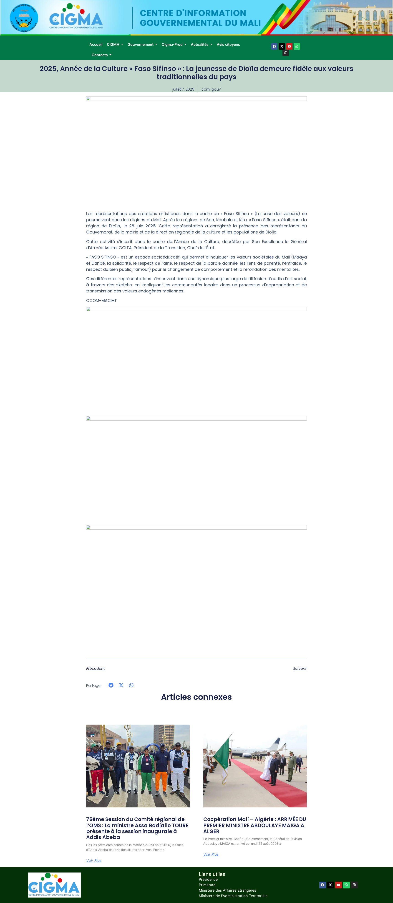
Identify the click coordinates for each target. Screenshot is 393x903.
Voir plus (93, 860)
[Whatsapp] (297, 46)
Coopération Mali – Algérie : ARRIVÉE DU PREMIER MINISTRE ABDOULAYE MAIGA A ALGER (254, 825)
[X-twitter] (282, 46)
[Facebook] (274, 46)
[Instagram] (285, 53)
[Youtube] (289, 46)
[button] (111, 685)
